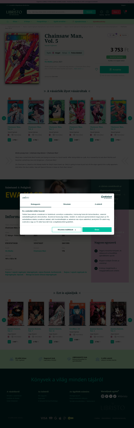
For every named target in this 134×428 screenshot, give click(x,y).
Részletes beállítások (65, 230)
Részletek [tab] (67, 204)
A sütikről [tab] (98, 204)
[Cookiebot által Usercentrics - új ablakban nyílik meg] (102, 197)
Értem (97, 230)
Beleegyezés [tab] (35, 204)
